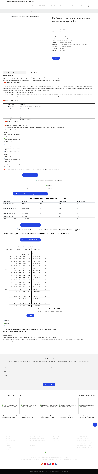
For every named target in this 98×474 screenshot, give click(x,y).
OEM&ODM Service (10, 440)
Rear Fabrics (56, 440)
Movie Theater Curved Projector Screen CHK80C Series (28, 416)
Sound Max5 (24, 216)
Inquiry (56, 58)
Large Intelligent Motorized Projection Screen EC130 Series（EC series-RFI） (47, 416)
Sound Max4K (25, 213)
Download (8, 445)
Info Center (8, 447)
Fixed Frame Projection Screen (36, 435)
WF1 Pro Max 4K (25, 208)
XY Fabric (93, 395)
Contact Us (8, 449)
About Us (8, 442)
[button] (88, 6)
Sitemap (66, 471)
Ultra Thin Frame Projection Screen (37, 440)
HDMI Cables (81, 395)
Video (7, 443)
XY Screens (4, 11)
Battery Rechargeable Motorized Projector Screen (86, 416)
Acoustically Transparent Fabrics (60, 435)
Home (7, 435)
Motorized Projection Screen (36, 436)
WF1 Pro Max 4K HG (26, 211)
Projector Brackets (34, 443)
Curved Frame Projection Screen (37, 438)
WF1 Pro (24, 205)
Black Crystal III (25, 203)
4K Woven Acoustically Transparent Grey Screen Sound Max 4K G (66, 416)
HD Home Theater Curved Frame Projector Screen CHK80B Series (9, 416)
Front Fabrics (56, 438)
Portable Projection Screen (35, 442)
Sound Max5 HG (25, 218)
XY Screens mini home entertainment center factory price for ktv (23, 11)
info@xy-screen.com (84, 438)
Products (88, 395)
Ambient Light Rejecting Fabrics (60, 436)
